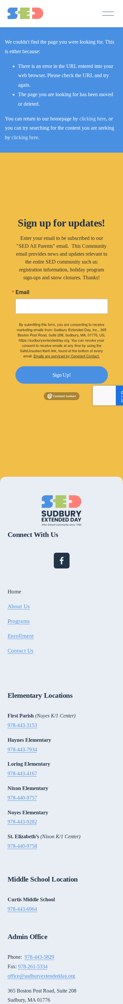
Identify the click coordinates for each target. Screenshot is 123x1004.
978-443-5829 (39, 957)
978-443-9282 (22, 821)
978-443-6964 (22, 909)
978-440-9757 (22, 798)
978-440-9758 (22, 846)
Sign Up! (61, 375)
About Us (19, 606)
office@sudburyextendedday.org (41, 976)
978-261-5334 (33, 966)
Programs (19, 621)
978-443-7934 (22, 749)
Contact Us (21, 650)
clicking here (92, 118)
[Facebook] (62, 560)
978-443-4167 (22, 773)
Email (22, 292)
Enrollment (21, 636)
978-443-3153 (22, 725)
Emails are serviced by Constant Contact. (66, 355)
